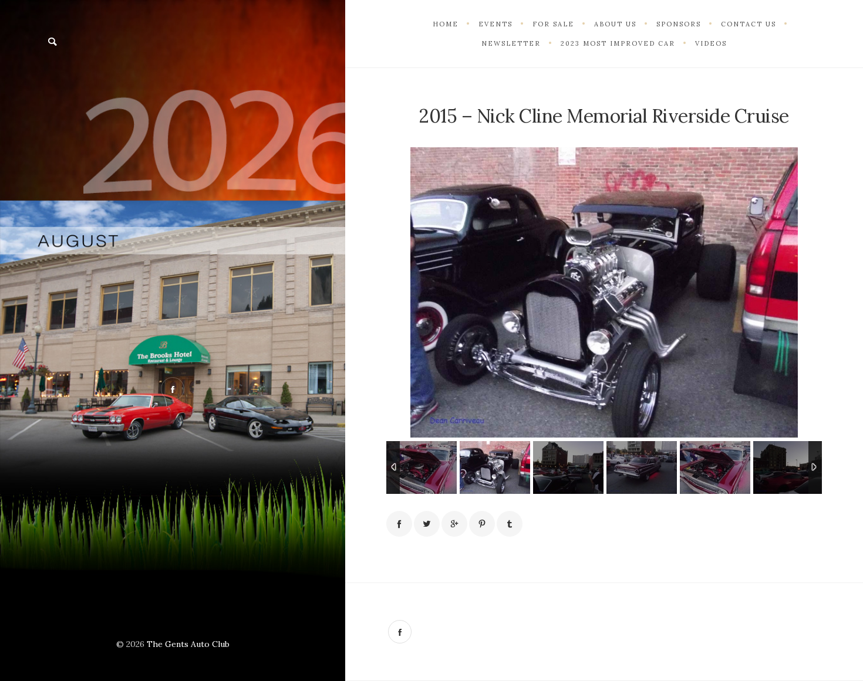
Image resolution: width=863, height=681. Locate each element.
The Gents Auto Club (188, 644)
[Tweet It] (427, 524)
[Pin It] (482, 524)
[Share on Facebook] (399, 524)
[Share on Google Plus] (454, 524)
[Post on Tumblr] (509, 524)
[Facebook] (400, 631)
